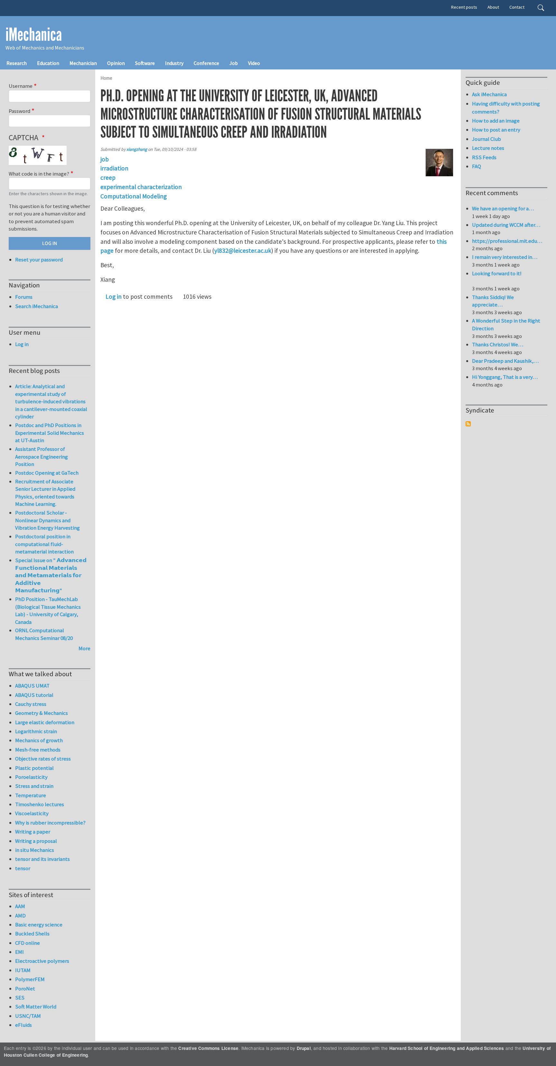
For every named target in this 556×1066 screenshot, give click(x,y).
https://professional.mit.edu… (507, 240)
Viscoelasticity (32, 813)
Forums (23, 296)
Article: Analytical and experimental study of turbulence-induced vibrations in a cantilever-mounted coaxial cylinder (51, 401)
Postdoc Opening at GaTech (47, 472)
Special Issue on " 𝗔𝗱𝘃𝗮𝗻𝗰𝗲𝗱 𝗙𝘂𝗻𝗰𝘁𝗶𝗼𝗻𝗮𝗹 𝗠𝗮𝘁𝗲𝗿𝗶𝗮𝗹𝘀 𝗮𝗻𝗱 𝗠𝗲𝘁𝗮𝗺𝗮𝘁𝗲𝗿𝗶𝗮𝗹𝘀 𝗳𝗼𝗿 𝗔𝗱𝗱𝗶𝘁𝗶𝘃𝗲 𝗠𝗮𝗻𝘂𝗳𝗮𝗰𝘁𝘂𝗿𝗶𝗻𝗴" (51, 575)
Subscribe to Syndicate (468, 423)
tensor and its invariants (42, 858)
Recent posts (464, 7)
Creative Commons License (208, 1048)
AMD (20, 915)
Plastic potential (34, 767)
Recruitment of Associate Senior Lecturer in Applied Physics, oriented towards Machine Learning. (45, 493)
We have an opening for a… (503, 208)
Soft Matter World (35, 1006)
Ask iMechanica (489, 94)
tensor (22, 868)
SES (19, 997)
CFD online (27, 942)
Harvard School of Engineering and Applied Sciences (446, 1048)
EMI (19, 951)
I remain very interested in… (504, 256)
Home (106, 78)
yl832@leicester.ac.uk (242, 250)
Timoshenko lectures (39, 804)
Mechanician (83, 63)
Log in (114, 296)
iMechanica (33, 35)
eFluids (23, 1024)
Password (19, 110)
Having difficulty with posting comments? (506, 107)
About (493, 7)
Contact (516, 7)
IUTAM (23, 970)
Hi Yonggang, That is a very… (505, 376)
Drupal (304, 1048)
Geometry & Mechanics (41, 712)
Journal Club (486, 138)
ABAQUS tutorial (34, 694)
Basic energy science (38, 924)
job (104, 159)
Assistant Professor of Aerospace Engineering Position (41, 456)
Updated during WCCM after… (506, 224)
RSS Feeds (484, 157)
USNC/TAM (28, 1015)
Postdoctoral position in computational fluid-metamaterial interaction (44, 544)
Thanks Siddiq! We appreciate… (493, 301)
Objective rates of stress (43, 758)
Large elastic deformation (44, 722)
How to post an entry (496, 129)
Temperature (30, 795)
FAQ (476, 166)
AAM (20, 906)
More (84, 648)
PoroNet (25, 988)
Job (233, 63)
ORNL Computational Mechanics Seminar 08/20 (44, 634)
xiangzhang (136, 149)
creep (108, 177)
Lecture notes (488, 147)
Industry (174, 63)
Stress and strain (34, 785)
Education (48, 63)
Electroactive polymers (42, 960)
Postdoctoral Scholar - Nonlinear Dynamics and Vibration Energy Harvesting (47, 520)
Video (254, 63)
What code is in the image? (39, 173)
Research (16, 63)
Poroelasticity (31, 776)
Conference (206, 63)
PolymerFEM (30, 979)
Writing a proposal (36, 840)
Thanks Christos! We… (497, 344)
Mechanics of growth (39, 740)
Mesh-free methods (37, 749)
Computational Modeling (133, 196)
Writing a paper (32, 831)
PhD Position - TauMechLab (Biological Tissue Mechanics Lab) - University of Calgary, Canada (48, 610)
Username (20, 85)
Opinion (116, 63)
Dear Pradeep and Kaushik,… (505, 360)
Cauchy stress (30, 703)
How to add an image (496, 120)
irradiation (114, 168)
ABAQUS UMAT (32, 685)
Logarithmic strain (36, 731)
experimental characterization (141, 187)
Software (145, 63)
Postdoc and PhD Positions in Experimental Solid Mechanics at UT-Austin (49, 433)
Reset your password (39, 259)
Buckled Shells (32, 933)
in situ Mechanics (34, 849)
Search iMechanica (36, 306)
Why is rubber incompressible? (50, 822)
